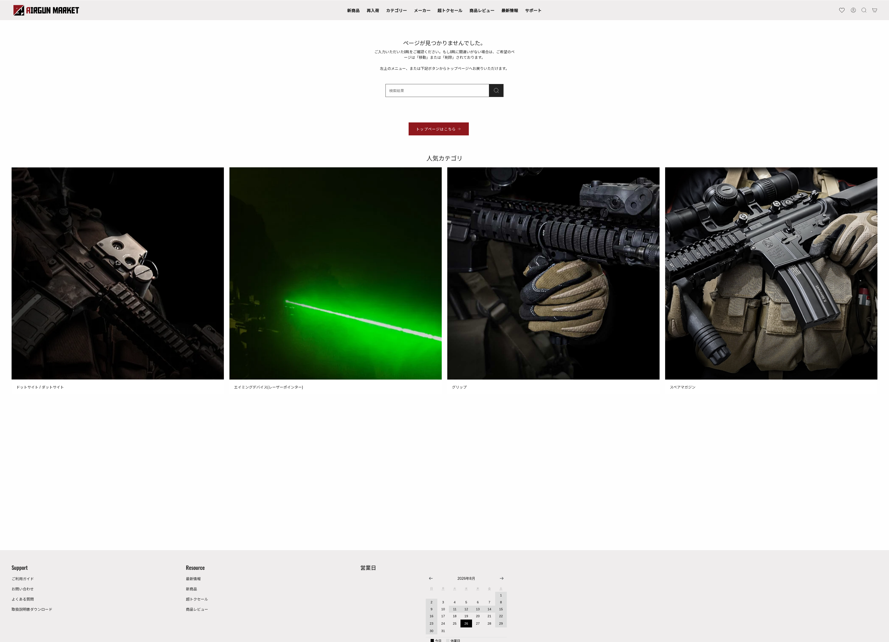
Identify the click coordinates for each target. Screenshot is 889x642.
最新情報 (193, 578)
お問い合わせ (23, 589)
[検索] (496, 90)
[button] (396, 10)
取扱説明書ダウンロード (32, 609)
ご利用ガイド (23, 578)
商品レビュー (197, 609)
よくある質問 (23, 599)
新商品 (191, 589)
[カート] (874, 10)
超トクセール (197, 599)
